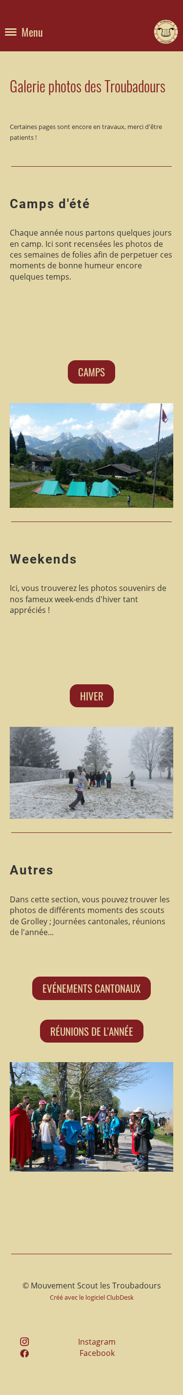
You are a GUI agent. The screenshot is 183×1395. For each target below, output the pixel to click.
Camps (91, 371)
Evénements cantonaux (91, 988)
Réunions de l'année (91, 1031)
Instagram (97, 1341)
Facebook (97, 1353)
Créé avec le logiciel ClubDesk (92, 1297)
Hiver (91, 695)
